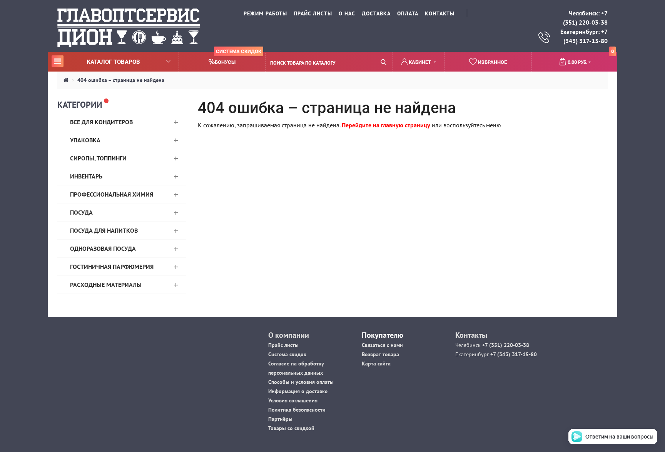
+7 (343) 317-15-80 (513, 354)
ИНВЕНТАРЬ (86, 176)
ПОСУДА (81, 212)
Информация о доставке (297, 391)
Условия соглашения (292, 400)
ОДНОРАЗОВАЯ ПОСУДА (103, 248)
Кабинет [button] (420, 62)
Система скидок (287, 354)
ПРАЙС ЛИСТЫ (313, 13)
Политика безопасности (297, 409)
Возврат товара (380, 354)
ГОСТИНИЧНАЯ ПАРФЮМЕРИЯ (112, 266)
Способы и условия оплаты (301, 382)
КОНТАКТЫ (439, 13)
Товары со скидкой (291, 428)
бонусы (238, 58)
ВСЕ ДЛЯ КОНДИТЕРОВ (101, 122)
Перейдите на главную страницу (386, 125)
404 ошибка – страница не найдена (120, 80)
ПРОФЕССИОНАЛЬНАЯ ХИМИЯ (111, 194)
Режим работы (265, 13)
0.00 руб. (591, 58)
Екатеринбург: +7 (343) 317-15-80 (584, 36)
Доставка (376, 13)
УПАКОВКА (85, 140)
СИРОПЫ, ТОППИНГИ (98, 158)
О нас (347, 13)
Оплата (407, 13)
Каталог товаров (97, 61)
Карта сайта (376, 363)
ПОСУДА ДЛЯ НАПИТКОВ (104, 230)
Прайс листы (283, 345)
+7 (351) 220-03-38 (505, 345)
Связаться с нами (382, 345)
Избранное (492, 62)
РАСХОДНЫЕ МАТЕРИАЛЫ (106, 285)
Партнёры (280, 418)
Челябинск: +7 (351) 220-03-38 (585, 17)
